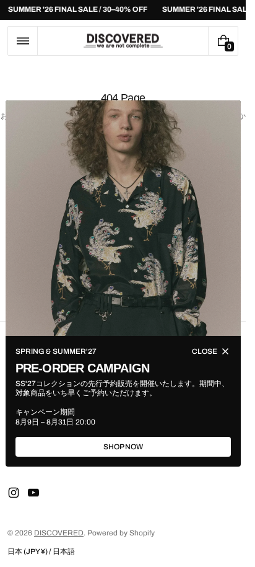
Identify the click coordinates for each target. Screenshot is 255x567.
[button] (22, 41)
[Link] (123, 10)
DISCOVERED (59, 533)
